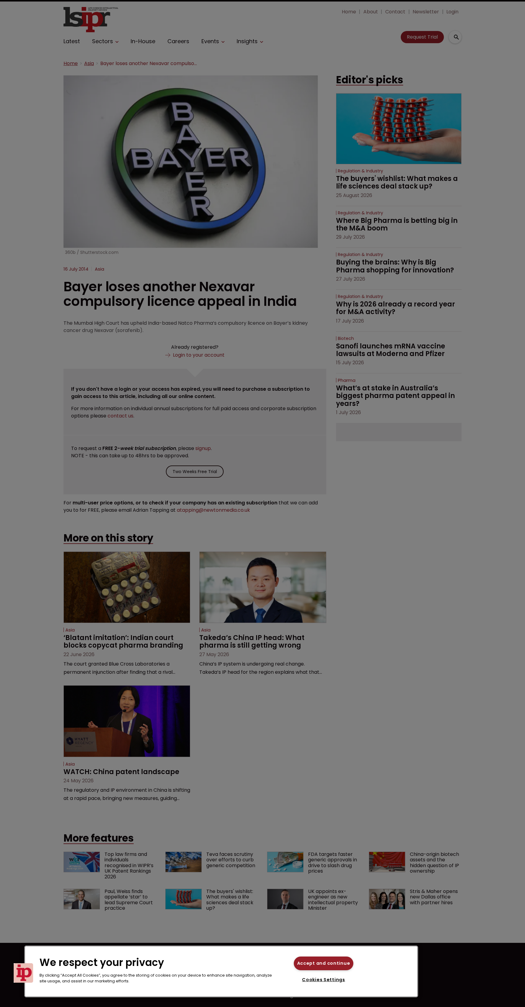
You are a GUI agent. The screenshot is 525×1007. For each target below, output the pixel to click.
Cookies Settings (323, 980)
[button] (23, 973)
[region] (221, 971)
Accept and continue (323, 963)
